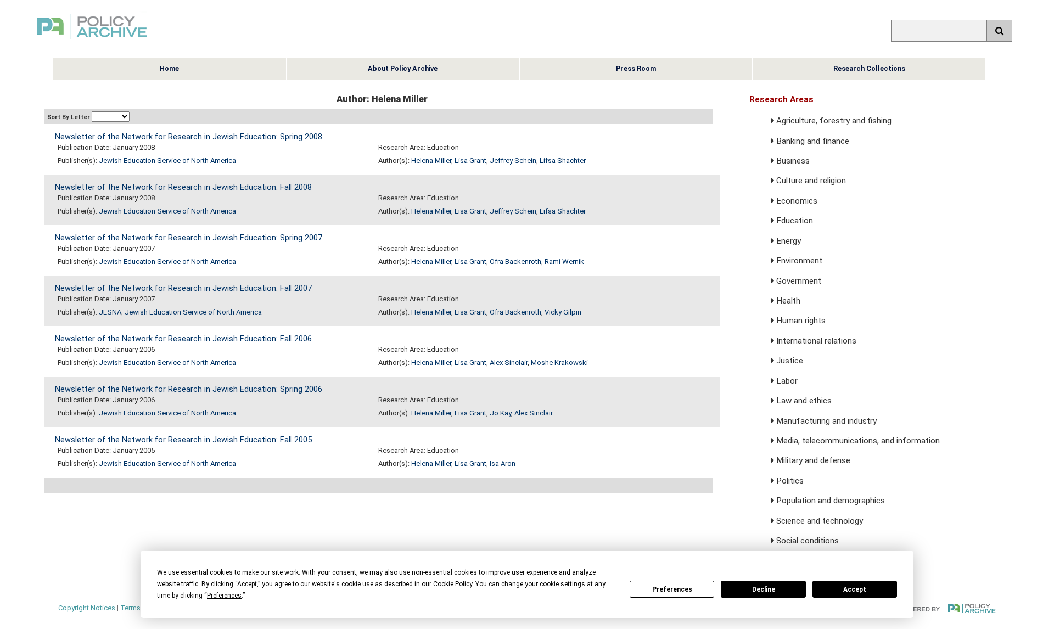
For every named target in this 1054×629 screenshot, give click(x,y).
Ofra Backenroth (515, 261)
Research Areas (781, 99)
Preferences (672, 589)
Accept (854, 589)
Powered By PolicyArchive (947, 608)
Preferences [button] (224, 595)
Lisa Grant (470, 160)
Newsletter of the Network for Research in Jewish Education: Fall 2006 (183, 339)
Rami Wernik (564, 261)
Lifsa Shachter (563, 160)
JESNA (110, 312)
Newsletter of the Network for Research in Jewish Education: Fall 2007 (183, 288)
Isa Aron (502, 463)
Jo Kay (500, 413)
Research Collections (869, 68)
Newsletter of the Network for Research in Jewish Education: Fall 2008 (183, 187)
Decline (763, 589)
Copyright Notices (86, 608)
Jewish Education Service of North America (167, 160)
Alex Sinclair (509, 362)
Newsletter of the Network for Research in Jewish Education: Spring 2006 (188, 389)
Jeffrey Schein (513, 160)
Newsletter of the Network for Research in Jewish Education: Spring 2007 (188, 238)
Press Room (636, 68)
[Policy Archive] (91, 40)
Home (169, 68)
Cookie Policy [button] (452, 584)
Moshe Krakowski (559, 362)
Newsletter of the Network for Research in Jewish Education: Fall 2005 (183, 440)
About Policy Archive (403, 68)
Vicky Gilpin (563, 312)
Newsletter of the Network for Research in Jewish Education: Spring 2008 (188, 137)
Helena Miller (431, 160)
